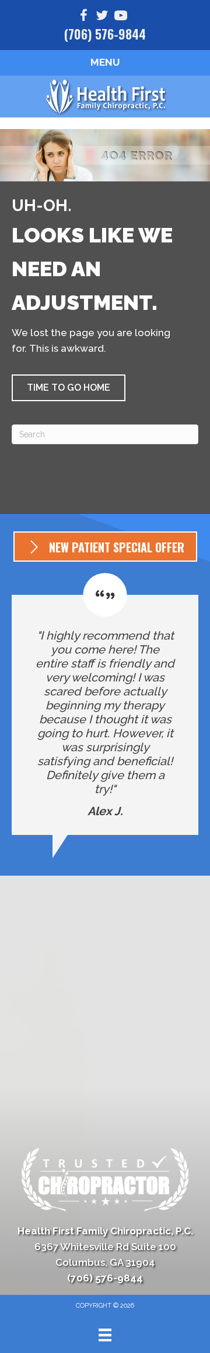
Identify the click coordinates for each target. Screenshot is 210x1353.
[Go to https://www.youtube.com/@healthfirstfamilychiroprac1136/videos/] (120, 17)
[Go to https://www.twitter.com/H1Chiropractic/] (102, 17)
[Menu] (105, 1335)
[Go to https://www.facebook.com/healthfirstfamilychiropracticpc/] (83, 17)
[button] (68, 387)
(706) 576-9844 (105, 33)
